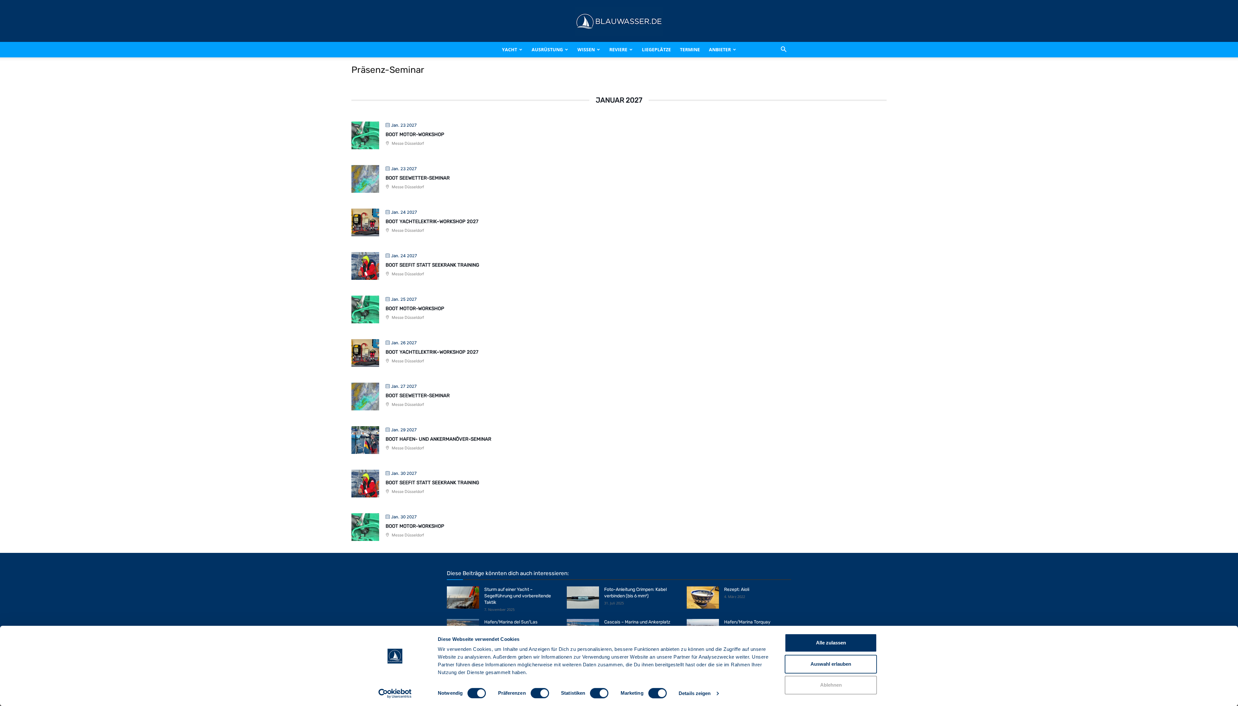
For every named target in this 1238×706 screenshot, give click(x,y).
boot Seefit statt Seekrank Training (432, 265)
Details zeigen (695, 693)
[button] (783, 49)
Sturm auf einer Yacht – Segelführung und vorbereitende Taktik (517, 596)
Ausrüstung (547, 49)
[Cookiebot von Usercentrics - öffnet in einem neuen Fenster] (395, 693)
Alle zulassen (831, 642)
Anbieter (720, 49)
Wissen (586, 49)
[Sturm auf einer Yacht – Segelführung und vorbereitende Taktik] (463, 597)
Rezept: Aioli (736, 589)
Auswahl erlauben (831, 664)
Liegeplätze (656, 49)
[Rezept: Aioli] (703, 597)
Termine (690, 49)
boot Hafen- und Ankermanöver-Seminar (438, 439)
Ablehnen (831, 685)
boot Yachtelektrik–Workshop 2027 (432, 221)
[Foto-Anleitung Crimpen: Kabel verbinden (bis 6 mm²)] (583, 597)
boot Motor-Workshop (415, 134)
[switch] (540, 693)
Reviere (618, 49)
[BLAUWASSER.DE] (619, 21)
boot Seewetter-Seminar (418, 178)
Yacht (509, 49)
